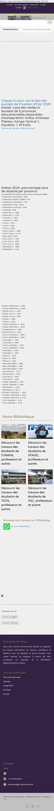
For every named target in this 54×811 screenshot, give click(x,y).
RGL (5, 799)
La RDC (43, 5)
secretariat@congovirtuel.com (20, 784)
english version (32, 7)
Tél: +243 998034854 (20, 526)
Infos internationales (11, 677)
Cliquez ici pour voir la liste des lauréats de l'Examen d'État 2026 (26, 102)
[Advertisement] (27, 68)
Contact (19, 8)
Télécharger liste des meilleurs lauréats (18, 128)
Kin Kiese (7, 690)
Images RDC (8, 686)
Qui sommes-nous (21, 5)
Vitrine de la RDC (38, 18)
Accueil (10, 5)
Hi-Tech (6, 694)
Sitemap (6, 681)
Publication (34, 5)
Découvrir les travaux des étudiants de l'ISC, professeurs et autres (40, 496)
